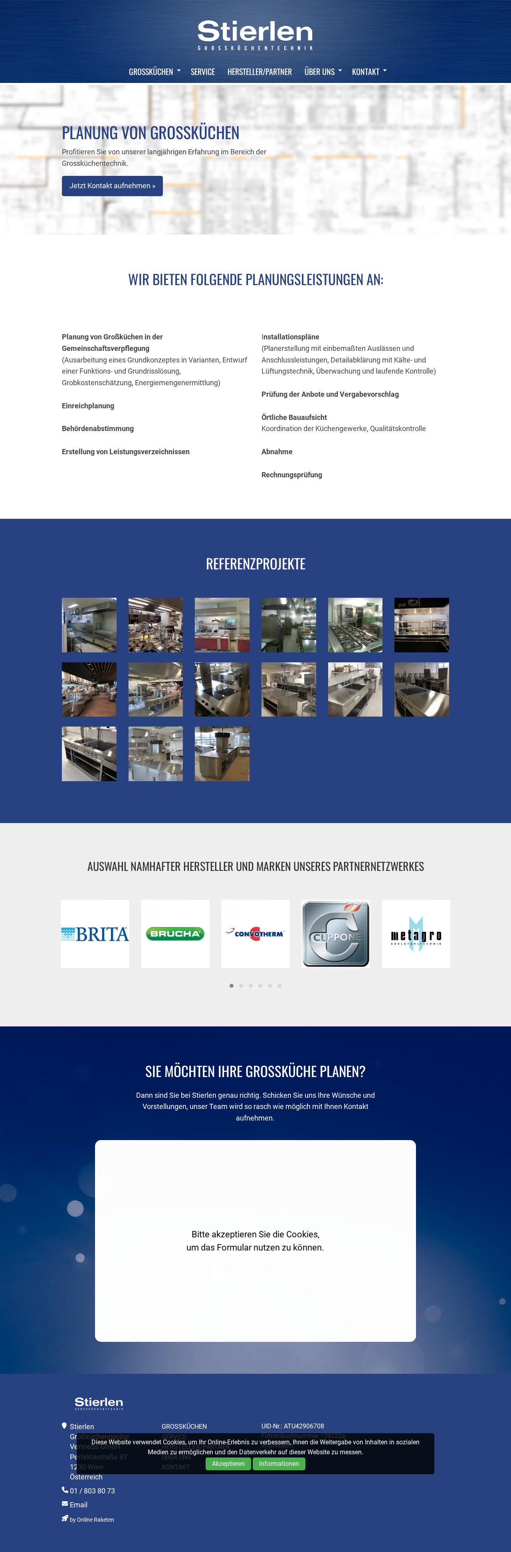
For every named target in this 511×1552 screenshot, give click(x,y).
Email (78, 1505)
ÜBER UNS (320, 71)
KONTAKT (365, 71)
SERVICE (203, 71)
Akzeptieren (228, 1463)
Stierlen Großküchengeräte (255, 35)
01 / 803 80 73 (92, 1491)
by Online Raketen (92, 1520)
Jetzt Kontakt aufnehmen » (112, 185)
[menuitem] (153, 71)
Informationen (279, 1463)
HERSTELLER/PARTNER (260, 71)
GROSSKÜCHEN (151, 71)
